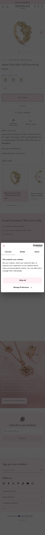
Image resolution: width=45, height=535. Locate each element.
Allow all (22, 280)
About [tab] (37, 252)
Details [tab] (22, 252)
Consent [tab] (8, 252)
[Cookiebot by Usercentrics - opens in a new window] (32, 245)
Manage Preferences (21, 287)
